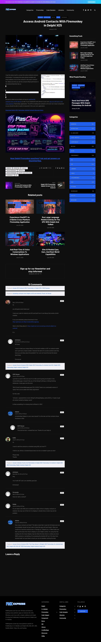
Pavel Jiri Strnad (18, 300)
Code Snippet (12, 235)
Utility (82, 195)
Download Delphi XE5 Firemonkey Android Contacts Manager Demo (24, 110)
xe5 (16, 175)
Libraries (61, 10)
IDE (82, 159)
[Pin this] (62, 168)
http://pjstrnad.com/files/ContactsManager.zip (26, 322)
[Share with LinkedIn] (60, 168)
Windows (18, 206)
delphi (21, 172)
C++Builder (82, 133)
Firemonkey (40, 10)
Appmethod (47, 17)
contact (24, 168)
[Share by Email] (64, 168)
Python (82, 186)
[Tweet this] (58, 168)
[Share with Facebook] (56, 168)
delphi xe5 (28, 172)
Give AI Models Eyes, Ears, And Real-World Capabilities (50, 251)
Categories (29, 10)
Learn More (91, 2)
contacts (21, 170)
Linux (21, 204)
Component (17, 202)
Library (47, 202)
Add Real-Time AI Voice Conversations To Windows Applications (20, 251)
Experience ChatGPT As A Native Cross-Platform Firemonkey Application (20, 219)
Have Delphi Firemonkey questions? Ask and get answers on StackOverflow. (35, 159)
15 (41, 168)
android (9, 168)
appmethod (16, 168)
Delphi (53, 17)
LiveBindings (82, 177)
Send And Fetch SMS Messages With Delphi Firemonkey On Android (81, 102)
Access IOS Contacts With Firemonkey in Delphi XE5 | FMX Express (31, 288)
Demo (58, 17)
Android (40, 17)
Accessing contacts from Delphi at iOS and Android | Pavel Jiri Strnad (32, 293)
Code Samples (50, 10)
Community (70, 10)
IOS (17, 204)
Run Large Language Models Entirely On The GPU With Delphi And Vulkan (50, 220)
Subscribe (82, 611)
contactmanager (11, 170)
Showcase (11, 206)
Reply (62, 340)
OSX (25, 204)
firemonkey (10, 175)
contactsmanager (12, 172)
